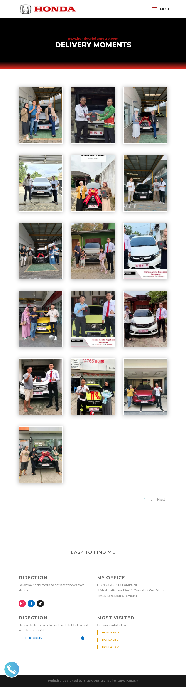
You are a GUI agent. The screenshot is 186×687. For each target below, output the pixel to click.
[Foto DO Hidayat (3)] (93, 278)
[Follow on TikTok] (40, 603)
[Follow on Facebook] (31, 603)
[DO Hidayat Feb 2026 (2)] (40, 142)
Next (161, 499)
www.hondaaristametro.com (93, 38)
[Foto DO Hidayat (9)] (93, 413)
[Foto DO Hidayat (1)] (145, 210)
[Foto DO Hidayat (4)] (145, 278)
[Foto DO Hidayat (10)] (145, 413)
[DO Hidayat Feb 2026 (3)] (93, 142)
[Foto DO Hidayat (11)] (40, 481)
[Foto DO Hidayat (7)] (145, 345)
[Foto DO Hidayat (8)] (40, 413)
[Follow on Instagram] (22, 603)
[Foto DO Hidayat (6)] (93, 345)
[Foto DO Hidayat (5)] (40, 345)
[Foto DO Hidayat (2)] (40, 278)
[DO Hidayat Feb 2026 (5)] (40, 210)
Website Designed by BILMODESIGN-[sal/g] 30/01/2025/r (93, 680)
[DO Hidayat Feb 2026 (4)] (145, 142)
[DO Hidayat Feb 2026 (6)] (93, 210)
